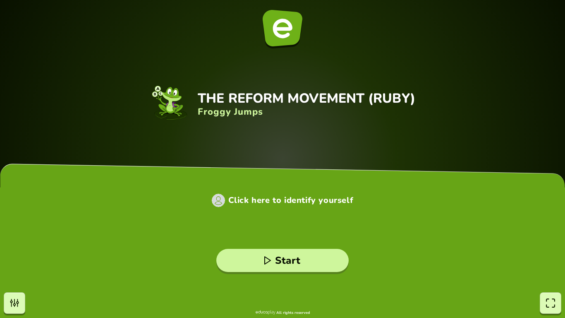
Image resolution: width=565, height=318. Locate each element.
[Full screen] (550, 303)
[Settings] (14, 303)
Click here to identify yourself (291, 200)
